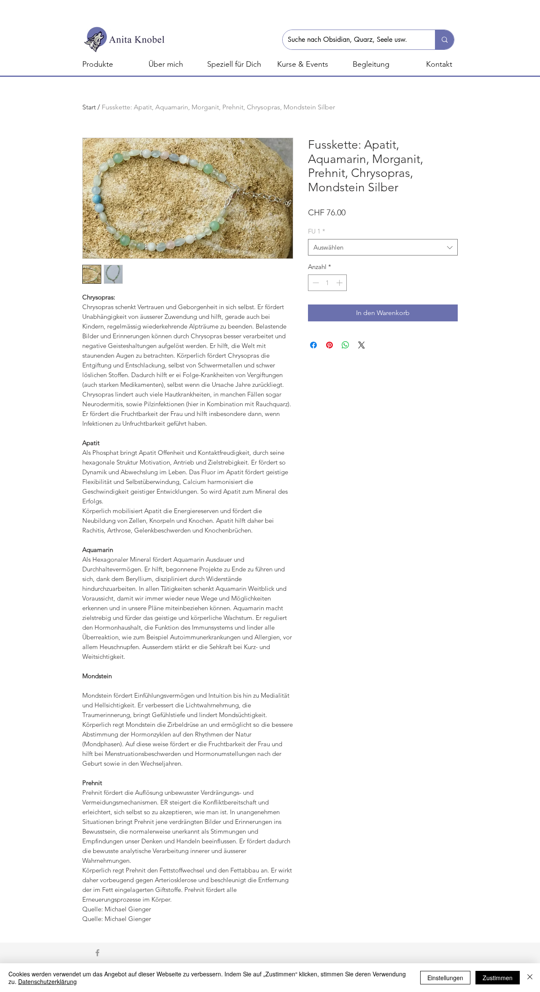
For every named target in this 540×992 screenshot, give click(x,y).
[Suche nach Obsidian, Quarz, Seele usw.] (444, 39)
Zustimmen (498, 977)
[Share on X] (361, 345)
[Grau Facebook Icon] (97, 952)
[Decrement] (315, 283)
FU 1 (316, 231)
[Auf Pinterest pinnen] (329, 345)
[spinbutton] (328, 283)
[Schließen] (530, 977)
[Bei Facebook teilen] (313, 345)
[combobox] (383, 247)
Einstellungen (445, 977)
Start (89, 107)
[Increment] (340, 283)
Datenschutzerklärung (47, 981)
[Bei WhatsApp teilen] (345, 345)
